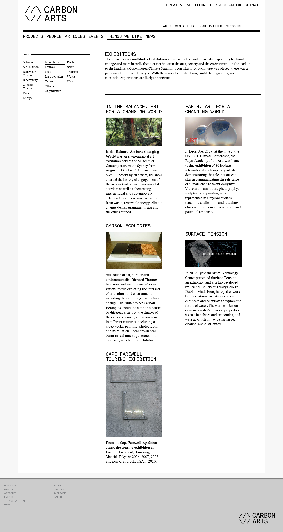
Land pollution (54, 76)
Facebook (198, 26)
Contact (181, 26)
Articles (75, 36)
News (150, 36)
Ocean (49, 81)
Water (71, 81)
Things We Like (124, 36)
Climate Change (28, 86)
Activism (28, 62)
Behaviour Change (29, 73)
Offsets (49, 86)
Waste (71, 76)
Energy (27, 98)
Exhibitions (52, 62)
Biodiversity (30, 80)
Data (26, 93)
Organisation (53, 91)
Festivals (50, 67)
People (53, 36)
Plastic (71, 62)
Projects (33, 36)
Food (48, 71)
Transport (73, 71)
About (168, 26)
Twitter (215, 26)
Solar (70, 67)
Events (95, 36)
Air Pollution (31, 67)
